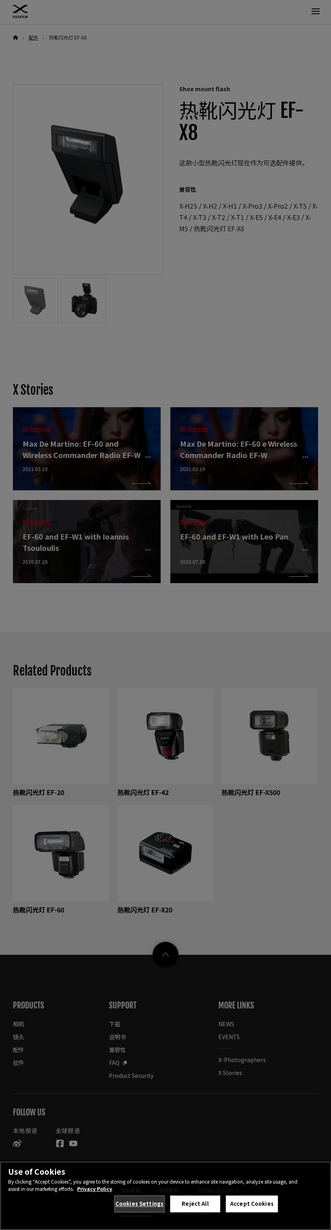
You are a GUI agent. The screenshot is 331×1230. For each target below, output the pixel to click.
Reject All (195, 1203)
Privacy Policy (94, 1188)
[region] (165, 1195)
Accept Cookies (252, 1203)
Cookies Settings (139, 1203)
